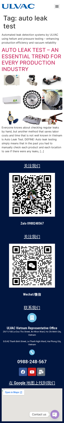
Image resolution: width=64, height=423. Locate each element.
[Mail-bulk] (41, 372)
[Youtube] (32, 372)
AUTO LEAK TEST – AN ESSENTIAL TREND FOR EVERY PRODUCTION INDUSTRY (31, 59)
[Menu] (57, 6)
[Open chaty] (54, 414)
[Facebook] (23, 372)
